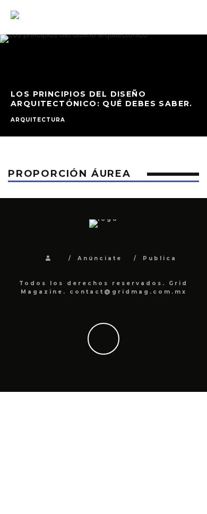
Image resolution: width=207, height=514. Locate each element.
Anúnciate (99, 258)
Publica (160, 258)
